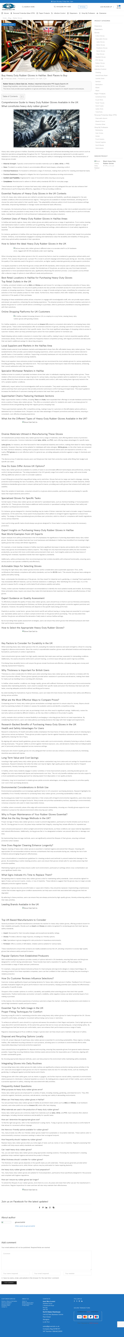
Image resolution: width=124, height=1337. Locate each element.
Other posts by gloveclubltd (25, 1226)
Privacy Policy (25, 1305)
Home (4, 18)
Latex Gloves (100, 42)
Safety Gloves (99, 66)
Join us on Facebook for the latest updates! (24, 1201)
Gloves (6, 13)
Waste (97, 87)
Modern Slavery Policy (28, 1302)
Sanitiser (98, 81)
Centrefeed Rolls (100, 97)
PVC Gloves (99, 60)
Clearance (102, 13)
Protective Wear (100, 124)
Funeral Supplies (100, 142)
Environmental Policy (27, 1304)
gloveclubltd (30, 79)
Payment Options (5, 1304)
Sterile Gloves (100, 51)
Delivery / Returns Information (9, 1301)
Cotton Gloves (100, 36)
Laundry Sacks (99, 78)
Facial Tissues (99, 103)
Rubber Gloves (17, 18)
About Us (24, 1301)
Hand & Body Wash (101, 75)
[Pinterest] (43, 1207)
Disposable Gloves (101, 39)
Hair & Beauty (99, 145)
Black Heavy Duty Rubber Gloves (109, 162)
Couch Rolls (99, 100)
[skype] (53, 1207)
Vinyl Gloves (100, 54)
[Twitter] (76, 1301)
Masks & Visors (100, 121)
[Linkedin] (81, 1301)
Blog (9, 18)
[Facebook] (40, 1207)
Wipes (97, 90)
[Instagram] (79, 1301)
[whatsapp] (50, 1207)
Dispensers (73, 13)
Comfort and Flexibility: (11, 178)
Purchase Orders (5, 1305)
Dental (97, 136)
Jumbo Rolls (99, 109)
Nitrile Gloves (100, 45)
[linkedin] (46, 1207)
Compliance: (7, 181)
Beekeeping (99, 130)
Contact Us (4, 1307)
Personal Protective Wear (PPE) (24, 13)
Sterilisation (99, 84)
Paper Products (44, 13)
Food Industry (99, 139)
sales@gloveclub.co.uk (51, 1326)
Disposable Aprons (101, 118)
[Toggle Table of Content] (21, 96)
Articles (83, 7)
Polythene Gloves (101, 48)
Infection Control (59, 13)
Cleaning (98, 72)
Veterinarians (99, 148)
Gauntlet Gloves (100, 57)
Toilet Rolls (98, 112)
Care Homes (99, 133)
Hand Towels (99, 106)
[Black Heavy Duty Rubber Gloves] (97, 165)
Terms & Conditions (6, 1302)
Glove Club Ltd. (21, 84)
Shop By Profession (88, 13)
